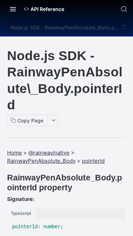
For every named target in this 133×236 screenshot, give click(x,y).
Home (14, 152)
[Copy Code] (117, 224)
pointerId (93, 160)
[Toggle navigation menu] (12, 9)
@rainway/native (49, 152)
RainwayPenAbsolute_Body (41, 160)
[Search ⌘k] (123, 9)
